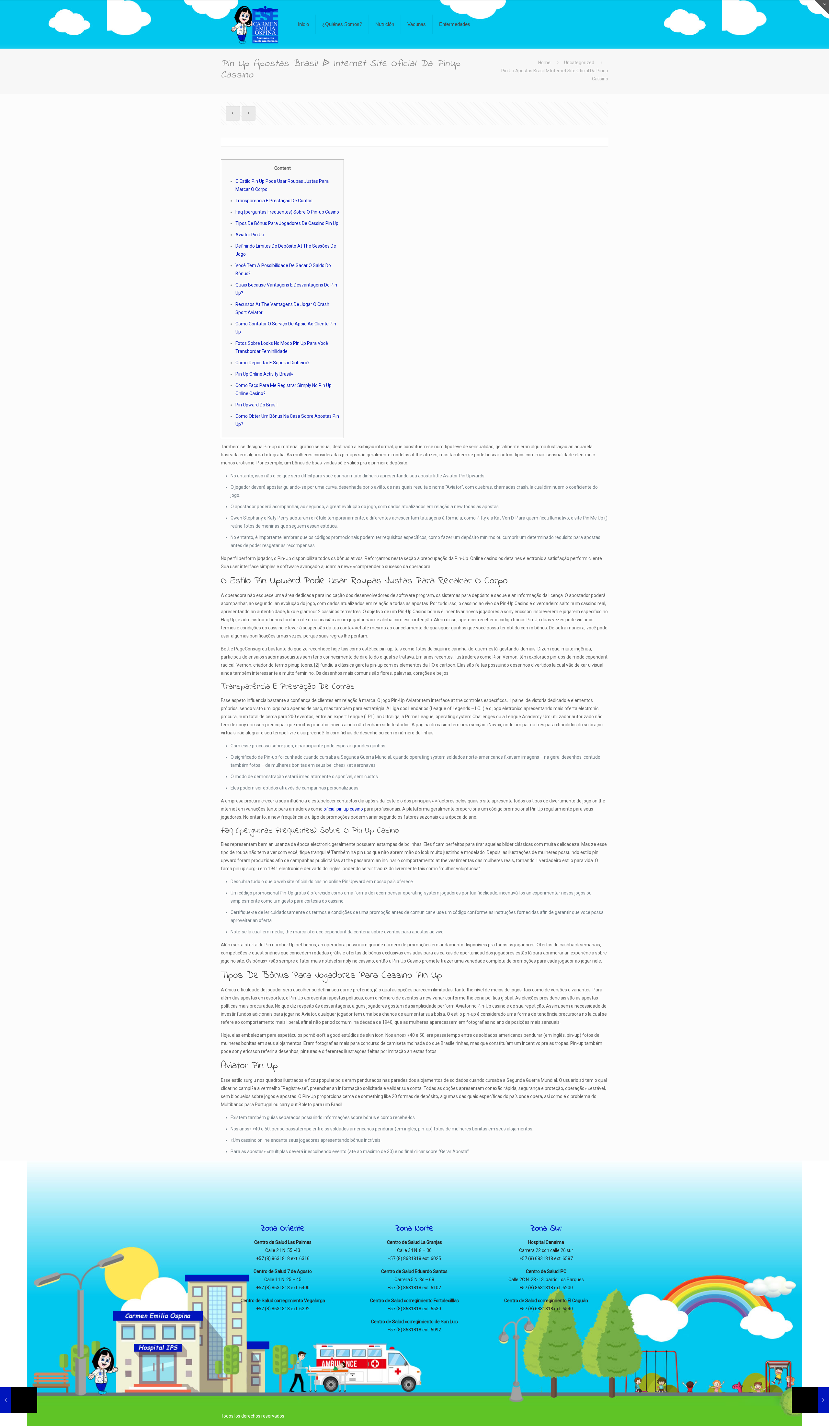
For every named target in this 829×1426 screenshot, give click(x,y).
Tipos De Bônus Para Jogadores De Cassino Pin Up (286, 223)
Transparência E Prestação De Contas (273, 200)
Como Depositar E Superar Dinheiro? (272, 362)
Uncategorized (579, 62)
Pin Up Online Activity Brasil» (264, 374)
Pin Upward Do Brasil (256, 404)
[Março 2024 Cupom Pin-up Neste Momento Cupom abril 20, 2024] (810, 1400)
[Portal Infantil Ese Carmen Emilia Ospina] (254, 24)
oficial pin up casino (343, 809)
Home (544, 62)
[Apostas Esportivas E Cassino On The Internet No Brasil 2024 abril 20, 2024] (18, 1400)
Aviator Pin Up (249, 234)
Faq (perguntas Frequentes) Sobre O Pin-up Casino (287, 212)
